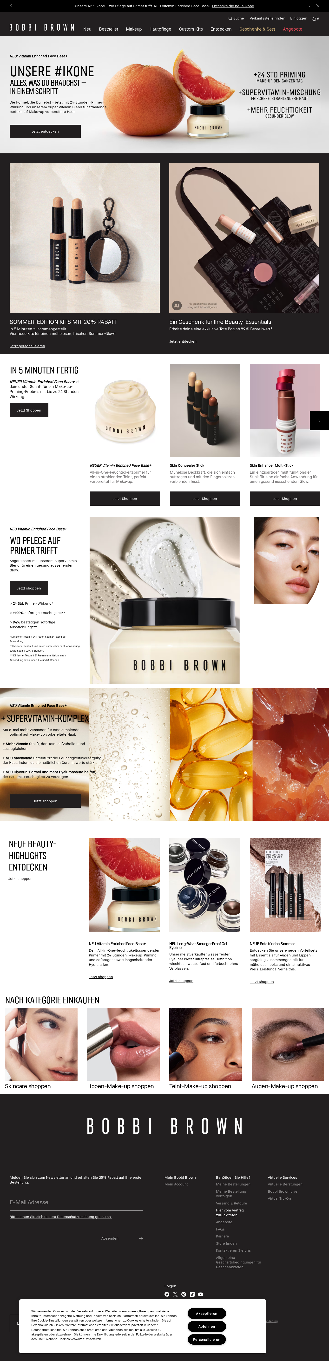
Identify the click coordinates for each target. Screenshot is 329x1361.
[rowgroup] (164, 253)
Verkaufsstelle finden (267, 18)
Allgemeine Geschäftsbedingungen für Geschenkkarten (238, 1262)
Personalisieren (207, 1339)
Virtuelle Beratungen (285, 1184)
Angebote (224, 1222)
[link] (315, 18)
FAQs (220, 1229)
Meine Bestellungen (233, 1184)
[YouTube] (200, 1294)
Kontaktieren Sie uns (233, 1250)
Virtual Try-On (279, 1198)
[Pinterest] (183, 1294)
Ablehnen (206, 1326)
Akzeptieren (206, 1313)
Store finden (226, 1243)
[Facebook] (166, 1294)
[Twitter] (175, 1294)
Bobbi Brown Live (282, 1191)
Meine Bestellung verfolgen (231, 1193)
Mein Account (176, 1184)
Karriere (222, 1236)
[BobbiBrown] (42, 27)
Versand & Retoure (231, 1203)
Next (319, 420)
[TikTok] (192, 1294)
